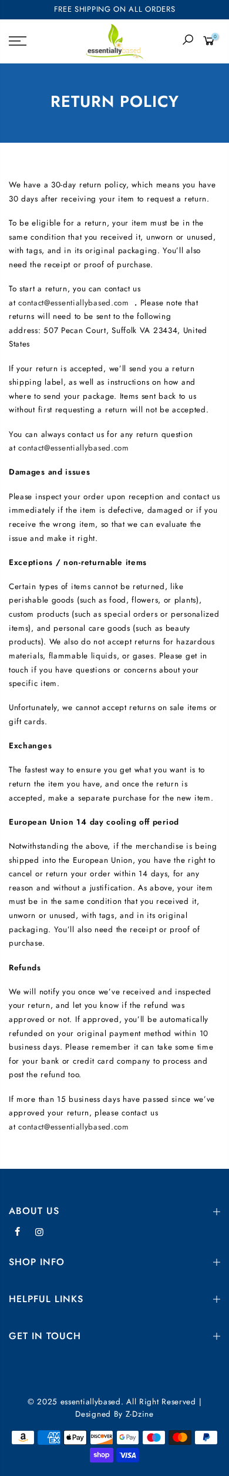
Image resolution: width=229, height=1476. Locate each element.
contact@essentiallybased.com (73, 302)
